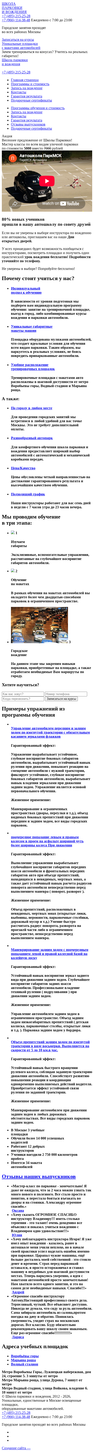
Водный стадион (24, 1364)
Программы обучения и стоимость (38, 108)
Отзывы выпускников (28, 124)
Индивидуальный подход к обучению (26, 290)
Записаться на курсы (18, 39)
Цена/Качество (23, 468)
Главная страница (25, 80)
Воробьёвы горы (25, 1356)
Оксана (18, 1210)
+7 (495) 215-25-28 (16, 16)
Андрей (18, 1292)
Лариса (18, 1337)
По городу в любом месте (31, 408)
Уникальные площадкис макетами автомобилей (21, 46)
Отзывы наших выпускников (39, 1176)
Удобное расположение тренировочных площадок (33, 367)
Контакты (18, 92)
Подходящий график (28, 494)
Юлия (17, 1235)
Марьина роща (23, 1360)
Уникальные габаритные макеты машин (31, 328)
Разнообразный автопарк (32, 438)
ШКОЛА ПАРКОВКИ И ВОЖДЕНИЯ (14, 8)
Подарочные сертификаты (31, 100)
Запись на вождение (26, 88)
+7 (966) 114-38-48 (16, 20)
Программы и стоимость (30, 84)
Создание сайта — (16, 1448)
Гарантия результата (26, 96)
